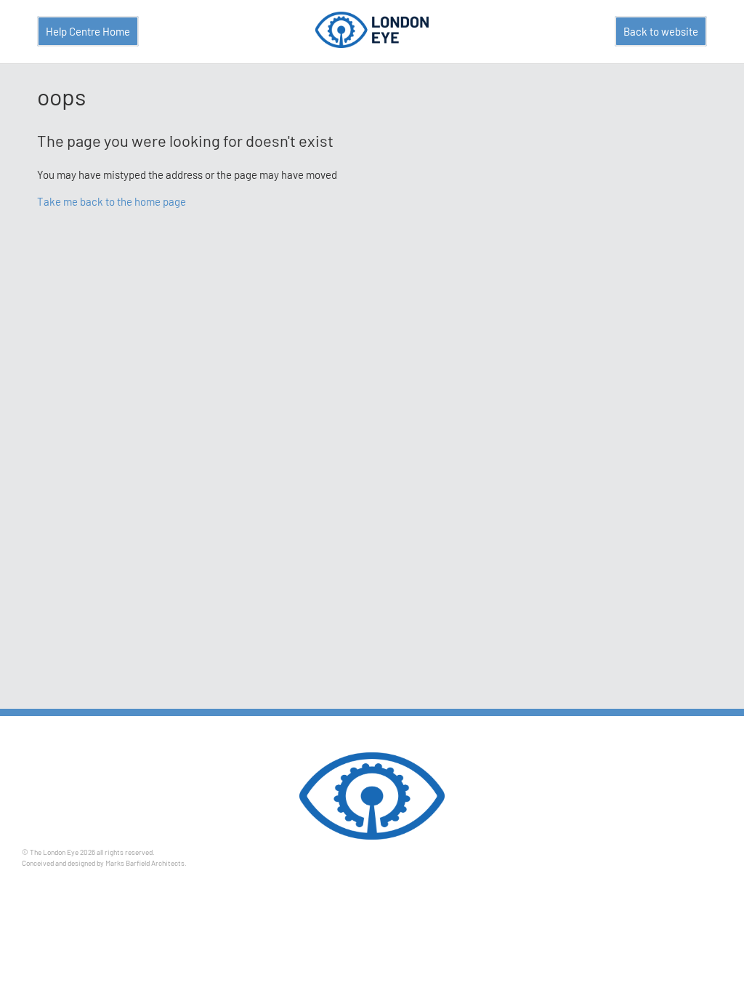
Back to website (660, 31)
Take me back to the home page (111, 201)
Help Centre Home (88, 31)
